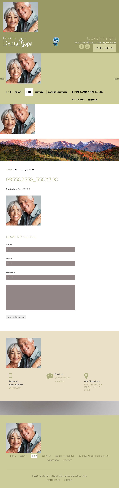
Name (9, 244)
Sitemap (68, 480)
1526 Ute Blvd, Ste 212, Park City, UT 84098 (93, 387)
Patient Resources (57, 92)
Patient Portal (104, 48)
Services (39, 92)
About (18, 92)
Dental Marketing (64, 476)
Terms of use (53, 480)
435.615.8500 (103, 39)
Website (10, 272)
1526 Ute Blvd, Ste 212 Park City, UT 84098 (95, 42)
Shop (28, 92)
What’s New (78, 100)
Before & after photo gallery (87, 92)
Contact (92, 100)
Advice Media (81, 476)
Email (9, 258)
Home (8, 92)
